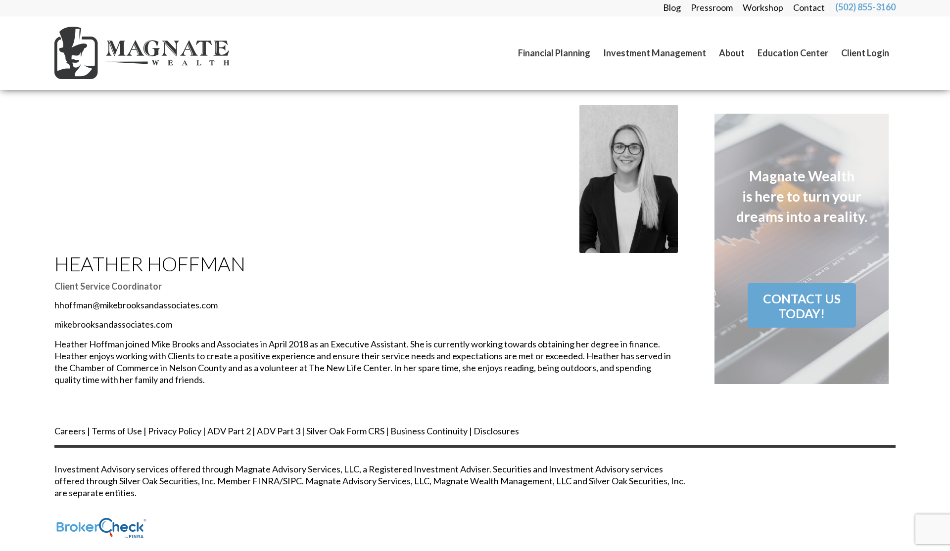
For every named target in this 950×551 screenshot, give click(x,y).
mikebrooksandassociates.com (113, 324)
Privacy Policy (174, 430)
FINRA (266, 480)
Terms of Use (117, 430)
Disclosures (496, 430)
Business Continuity (429, 430)
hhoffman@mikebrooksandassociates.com (136, 304)
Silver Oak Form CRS (345, 430)
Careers (70, 430)
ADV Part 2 (229, 430)
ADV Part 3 (278, 430)
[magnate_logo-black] (141, 53)
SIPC (292, 480)
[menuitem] (672, 7)
